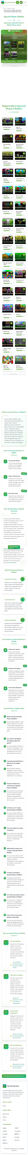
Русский (5, 1134)
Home (4, 8)
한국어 (4, 1137)
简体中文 (5, 1143)
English (4, 1128)
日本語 (16, 1128)
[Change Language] (21, 2)
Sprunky (6, 549)
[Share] (25, 61)
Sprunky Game (11, 8)
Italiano (5, 1140)
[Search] (17, 2)
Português (17, 1131)
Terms (4, 1120)
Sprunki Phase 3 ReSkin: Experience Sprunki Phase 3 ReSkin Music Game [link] (13, 11)
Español (5, 1131)
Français (17, 1137)
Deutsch (17, 1140)
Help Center (6, 1114)
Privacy (5, 1117)
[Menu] (25, 2)
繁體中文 (17, 1134)
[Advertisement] (14, 81)
